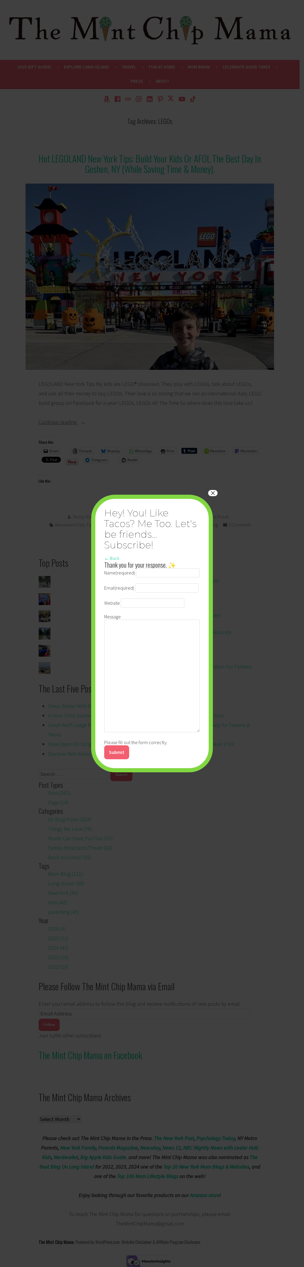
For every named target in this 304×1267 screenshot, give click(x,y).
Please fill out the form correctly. (135, 742)
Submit (116, 752)
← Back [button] (111, 558)
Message (112, 617)
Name (119, 573)
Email (119, 588)
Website (112, 603)
